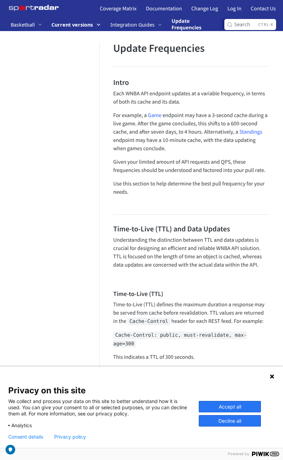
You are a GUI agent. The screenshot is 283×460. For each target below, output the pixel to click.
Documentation (164, 8)
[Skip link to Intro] (108, 82)
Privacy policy (70, 437)
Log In (234, 8)
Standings (250, 131)
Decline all (229, 421)
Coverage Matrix (118, 8)
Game (155, 115)
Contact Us (263, 8)
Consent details (25, 437)
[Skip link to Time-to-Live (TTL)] (108, 293)
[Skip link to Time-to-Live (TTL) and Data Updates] (108, 228)
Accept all (230, 407)
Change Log (204, 8)
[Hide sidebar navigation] (98, 230)
